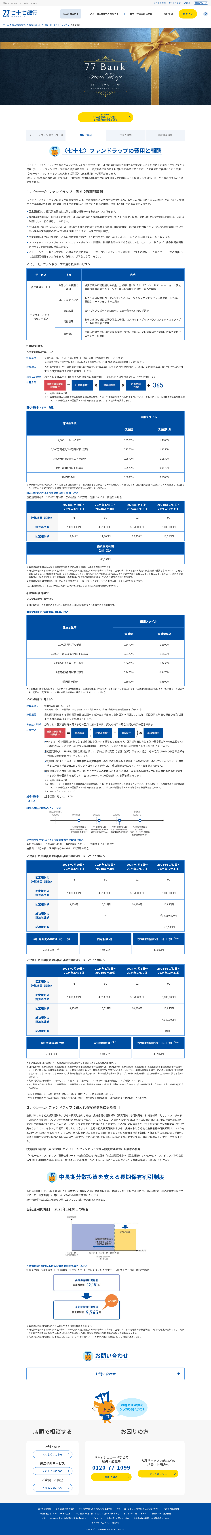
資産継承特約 (165, 135)
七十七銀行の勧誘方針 (41, 1509)
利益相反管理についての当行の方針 (55, 1513)
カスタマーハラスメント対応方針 (105, 1522)
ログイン (188, 14)
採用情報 (168, 13)
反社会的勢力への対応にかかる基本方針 (95, 1509)
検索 (205, 14)
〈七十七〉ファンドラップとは (46, 135)
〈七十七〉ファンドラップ (55, 24)
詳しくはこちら (158, 1473)
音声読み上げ (201, 3)
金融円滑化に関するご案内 (118, 1518)
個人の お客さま (70, 13)
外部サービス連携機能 (161, 1513)
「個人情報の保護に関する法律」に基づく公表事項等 (97, 1513)
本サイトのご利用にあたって (136, 1513)
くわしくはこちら (52, 1454)
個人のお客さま (19, 24)
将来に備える (35, 24)
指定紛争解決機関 (171, 1509)
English (187, 2)
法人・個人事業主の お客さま (104, 13)
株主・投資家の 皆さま (141, 13)
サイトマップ (175, 2)
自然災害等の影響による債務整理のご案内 (151, 1518)
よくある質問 (160, 2)
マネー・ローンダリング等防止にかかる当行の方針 (138, 1509)
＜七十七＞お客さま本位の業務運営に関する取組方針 (64, 1518)
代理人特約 (125, 135)
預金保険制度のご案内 (65, 1509)
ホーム (6, 24)
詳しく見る (111, 1477)
